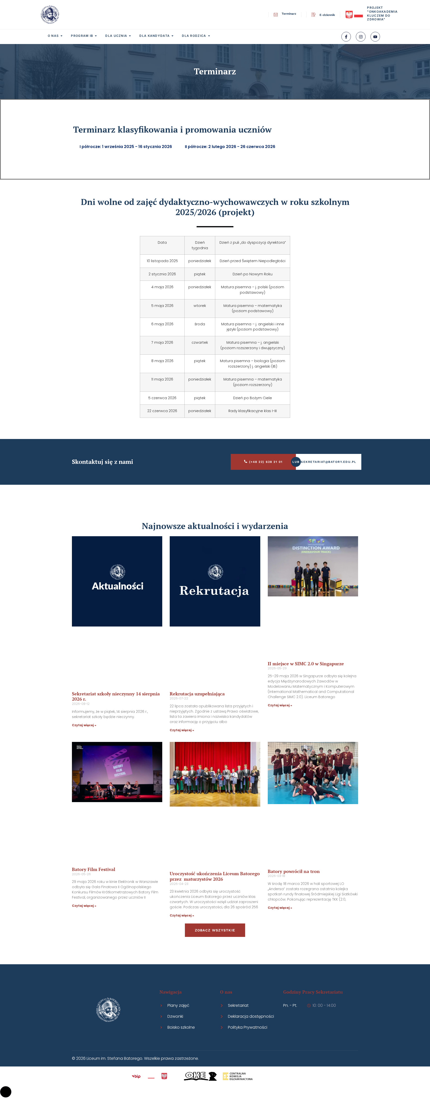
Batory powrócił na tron (294, 871)
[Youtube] (375, 36)
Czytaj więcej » (84, 725)
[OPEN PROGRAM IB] (95, 36)
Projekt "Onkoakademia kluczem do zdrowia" (382, 13)
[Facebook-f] (346, 36)
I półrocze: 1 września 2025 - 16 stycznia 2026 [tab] (126, 146)
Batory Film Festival (93, 869)
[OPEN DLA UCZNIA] (129, 36)
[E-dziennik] (314, 15)
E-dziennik (327, 15)
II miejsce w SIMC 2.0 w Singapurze (306, 664)
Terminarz (289, 13)
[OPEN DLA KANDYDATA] (172, 36)
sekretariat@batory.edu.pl (328, 462)
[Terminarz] (276, 15)
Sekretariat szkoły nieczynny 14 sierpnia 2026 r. (116, 696)
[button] (5, 1092)
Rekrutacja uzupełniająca (197, 694)
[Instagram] (360, 36)
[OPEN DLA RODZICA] (209, 36)
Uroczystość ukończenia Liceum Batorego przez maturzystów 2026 (215, 876)
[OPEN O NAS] (61, 36)
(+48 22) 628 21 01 (266, 462)
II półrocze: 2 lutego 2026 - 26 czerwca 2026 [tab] (230, 146)
